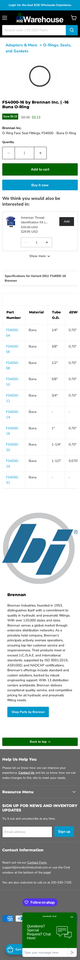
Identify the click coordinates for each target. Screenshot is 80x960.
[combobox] (34, 30)
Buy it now (40, 185)
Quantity (8, 142)
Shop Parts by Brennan (28, 712)
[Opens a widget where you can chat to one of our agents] (49, 934)
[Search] (72, 30)
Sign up (64, 831)
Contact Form (36, 862)
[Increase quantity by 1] (40, 153)
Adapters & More (21, 45)
